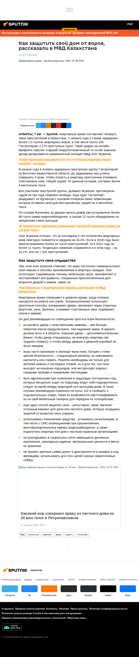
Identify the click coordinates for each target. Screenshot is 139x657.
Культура (58, 579)
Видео (28, 579)
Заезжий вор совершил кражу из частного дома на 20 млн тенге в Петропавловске (67, 515)
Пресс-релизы (79, 608)
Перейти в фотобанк (59, 119)
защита (69, 534)
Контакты (52, 608)
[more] (116, 524)
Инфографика (87, 579)
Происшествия (11, 579)
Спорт (71, 579)
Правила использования (30, 608)
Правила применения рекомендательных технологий (34, 617)
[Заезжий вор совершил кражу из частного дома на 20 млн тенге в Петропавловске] (69, 487)
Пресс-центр (107, 579)
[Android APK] (12, 627)
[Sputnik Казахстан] (17, 27)
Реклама (64, 608)
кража (58, 534)
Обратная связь (76, 617)
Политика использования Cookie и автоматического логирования (41, 613)
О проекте (8, 608)
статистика (82, 534)
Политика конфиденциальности (108, 608)
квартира (47, 534)
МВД (22, 534)
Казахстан (34, 534)
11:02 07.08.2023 (28, 55)
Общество (42, 579)
